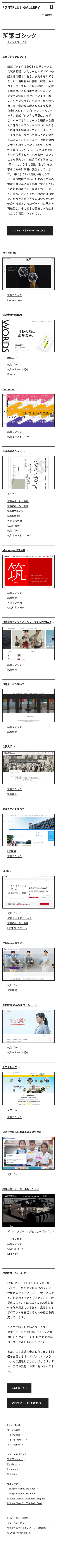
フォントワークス (17, 42)
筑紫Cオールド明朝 (17, 506)
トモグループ (9, 1067)
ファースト (13, 1109)
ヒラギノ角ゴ (14, 1239)
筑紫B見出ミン (15, 511)
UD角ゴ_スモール (17, 607)
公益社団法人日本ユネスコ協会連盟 (21, 1131)
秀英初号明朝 (14, 520)
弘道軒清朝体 (14, 525)
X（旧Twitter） (15, 1459)
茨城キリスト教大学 (13, 808)
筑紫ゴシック (14, 295)
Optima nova (14, 300)
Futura (11, 374)
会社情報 (42, 1527)
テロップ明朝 (14, 602)
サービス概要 (13, 1429)
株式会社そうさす (12, 451)
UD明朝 (11, 851)
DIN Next (12, 1253)
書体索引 (49, 14)
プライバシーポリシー (18, 1522)
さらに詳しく (18, 1388)
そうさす (12, 493)
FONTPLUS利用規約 (17, 1518)
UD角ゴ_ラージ (15, 1248)
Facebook (12, 1464)
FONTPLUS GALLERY (21, 7)
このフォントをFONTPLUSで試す (29, 230)
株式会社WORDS (12, 314)
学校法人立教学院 (12, 942)
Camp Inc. (8, 389)
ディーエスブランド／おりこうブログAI (29, 1231)
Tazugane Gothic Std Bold (21, 1493)
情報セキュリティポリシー (20, 1527)
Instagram (12, 1469)
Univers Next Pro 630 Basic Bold (24, 1503)
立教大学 (7, 746)
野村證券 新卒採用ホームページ (19, 1005)
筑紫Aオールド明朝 (18, 369)
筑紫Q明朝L (14, 515)
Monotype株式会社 (13, 550)
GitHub (11, 1473)
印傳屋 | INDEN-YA (13, 684)
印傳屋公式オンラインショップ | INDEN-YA (26, 622)
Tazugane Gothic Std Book (21, 1488)
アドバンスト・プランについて (26, 1402)
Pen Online (9, 252)
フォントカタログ (15, 1439)
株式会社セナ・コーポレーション (20, 1189)
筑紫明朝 (12, 597)
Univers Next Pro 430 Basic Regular (26, 1498)
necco (10, 357)
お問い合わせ (13, 1444)
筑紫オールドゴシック (19, 436)
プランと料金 (13, 1434)
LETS (5, 870)
